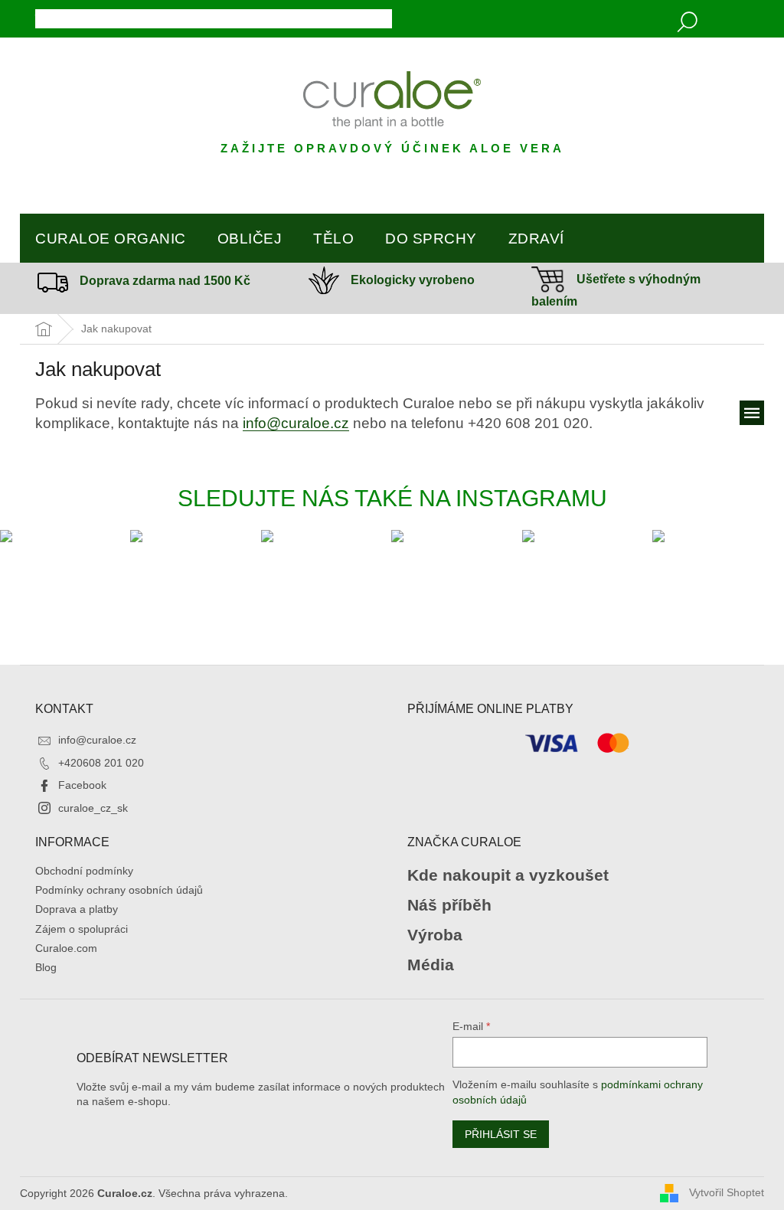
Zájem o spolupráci (81, 929)
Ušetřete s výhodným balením (616, 290)
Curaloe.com (66, 948)
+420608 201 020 (101, 763)
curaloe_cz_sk (93, 808)
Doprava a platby (76, 909)
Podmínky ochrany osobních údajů (119, 890)
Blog (46, 967)
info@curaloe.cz (296, 423)
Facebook (82, 785)
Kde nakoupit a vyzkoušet (508, 875)
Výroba (434, 934)
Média (430, 964)
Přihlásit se (501, 1134)
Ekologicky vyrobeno (413, 279)
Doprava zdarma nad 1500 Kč (165, 280)
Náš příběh (449, 905)
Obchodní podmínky (84, 871)
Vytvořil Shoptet (726, 1192)
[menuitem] (110, 239)
